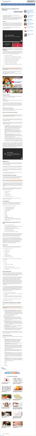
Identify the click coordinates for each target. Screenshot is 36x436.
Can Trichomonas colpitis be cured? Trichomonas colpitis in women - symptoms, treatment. (30, 16)
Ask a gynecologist (6, 1)
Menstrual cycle (9, 4)
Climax (17, 4)
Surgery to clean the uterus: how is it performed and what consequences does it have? (30, 24)
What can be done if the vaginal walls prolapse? (30, 30)
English (3, 435)
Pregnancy (13, 4)
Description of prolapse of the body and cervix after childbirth (30, 34)
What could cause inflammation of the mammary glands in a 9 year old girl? (30, 20)
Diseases (4, 4)
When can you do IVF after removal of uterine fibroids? (30, 27)
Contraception (21, 4)
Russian (1, 435)
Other (24, 4)
